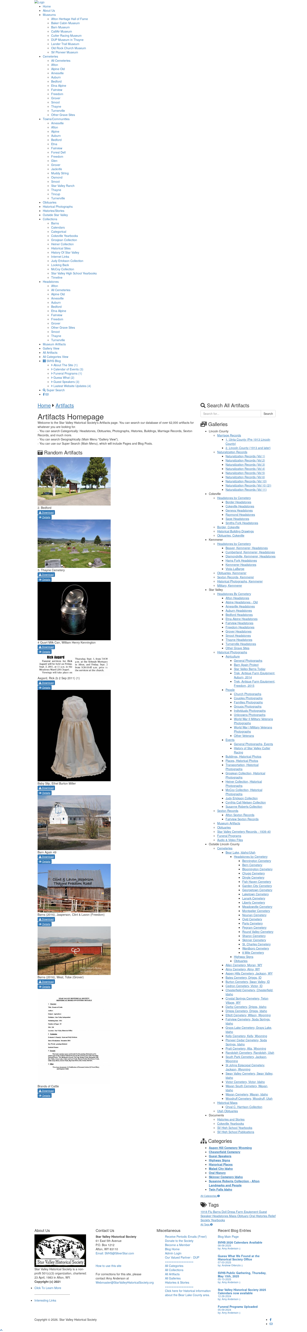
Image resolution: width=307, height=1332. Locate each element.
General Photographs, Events (253, 744)
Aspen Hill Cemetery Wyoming (230, 1148)
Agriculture (233, 656)
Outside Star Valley (55, 215)
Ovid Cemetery (252, 919)
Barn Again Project (246, 665)
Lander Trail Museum (65, 44)
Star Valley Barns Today (249, 669)
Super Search (55, 390)
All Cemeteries (60, 60)
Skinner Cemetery (254, 940)
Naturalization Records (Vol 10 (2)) (248, 485)
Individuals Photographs (250, 710)
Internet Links (60, 256)
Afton (54, 65)
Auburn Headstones (239, 610)
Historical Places (221, 1164)
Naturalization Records (232, 452)
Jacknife (56, 169)
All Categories (208, 1195)
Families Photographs (248, 702)
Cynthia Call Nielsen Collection (246, 802)
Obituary (243, 1216)
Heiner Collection (62, 244)
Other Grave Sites (63, 115)
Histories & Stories (177, 1282)
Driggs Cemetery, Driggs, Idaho (246, 1011)
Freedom (57, 94)
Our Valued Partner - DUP (182, 1257)
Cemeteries (50, 56)
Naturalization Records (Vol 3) (245, 464)
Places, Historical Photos (242, 760)
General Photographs (248, 660)
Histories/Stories (53, 211)
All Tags (205, 1224)
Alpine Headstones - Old (242, 602)
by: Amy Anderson (229, 1248)
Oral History (217, 1173)
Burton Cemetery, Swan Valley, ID (248, 982)
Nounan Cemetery (254, 915)
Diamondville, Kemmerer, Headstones (250, 556)
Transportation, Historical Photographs (242, 767)
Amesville (57, 73)
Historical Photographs (58, 206)
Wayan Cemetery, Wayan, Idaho (247, 1094)
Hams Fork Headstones (241, 560)
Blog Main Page (228, 1236)
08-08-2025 (224, 1245)
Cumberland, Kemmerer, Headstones (250, 552)
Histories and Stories (231, 1119)
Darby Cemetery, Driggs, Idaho (246, 1007)
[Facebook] (44, 394)
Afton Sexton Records (240, 815)
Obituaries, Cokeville (230, 535)
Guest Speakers (66, 382)
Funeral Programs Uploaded (238, 1306)
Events (230, 740)
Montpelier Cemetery (256, 911)
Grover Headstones (238, 631)
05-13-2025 (224, 1279)
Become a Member (177, 1245)
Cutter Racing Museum (66, 35)
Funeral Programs (67, 373)
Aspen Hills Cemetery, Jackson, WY (249, 973)
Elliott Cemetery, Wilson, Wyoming (248, 1015)
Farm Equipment (247, 1212)
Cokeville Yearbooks (64, 236)
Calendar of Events (68, 369)
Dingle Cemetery (253, 877)
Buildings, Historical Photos (243, 756)
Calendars (58, 227)
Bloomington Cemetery (257, 869)
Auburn (56, 77)
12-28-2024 (224, 1296)
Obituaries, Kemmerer (231, 573)
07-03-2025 (224, 1262)
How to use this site (108, 1266)
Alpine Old (58, 69)
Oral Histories (258, 1216)
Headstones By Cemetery (234, 594)
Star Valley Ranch (63, 186)
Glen (54, 160)
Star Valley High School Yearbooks (74, 273)
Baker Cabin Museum (65, 23)
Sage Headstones (237, 519)
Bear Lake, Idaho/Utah (240, 852)
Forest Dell (58, 152)
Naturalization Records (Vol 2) (245, 460)
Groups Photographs (247, 706)
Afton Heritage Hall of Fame (69, 19)
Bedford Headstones (239, 615)
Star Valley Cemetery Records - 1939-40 (244, 831)
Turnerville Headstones (241, 644)
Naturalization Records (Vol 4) (245, 469)
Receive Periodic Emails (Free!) (186, 1236)
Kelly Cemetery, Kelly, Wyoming (246, 1036)
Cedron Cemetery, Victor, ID (244, 986)
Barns (55, 223)
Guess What (63, 377)
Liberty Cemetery (253, 902)
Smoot (55, 102)
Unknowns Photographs (249, 715)
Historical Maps (227, 1103)
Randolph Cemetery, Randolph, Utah (250, 1052)
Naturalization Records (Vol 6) (245, 477)
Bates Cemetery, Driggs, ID (243, 977)
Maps (233, 1216)
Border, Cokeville (228, 527)
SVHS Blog (53, 361)
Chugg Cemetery (253, 873)
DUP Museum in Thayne (67, 40)
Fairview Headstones (239, 623)
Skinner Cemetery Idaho (226, 1177)
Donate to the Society (179, 1241)
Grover (55, 98)
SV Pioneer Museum (64, 52)
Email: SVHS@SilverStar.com (115, 1253)
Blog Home (172, 1249)
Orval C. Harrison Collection (244, 1107)
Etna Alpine (58, 85)
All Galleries (173, 1278)
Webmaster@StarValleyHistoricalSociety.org (125, 1282)
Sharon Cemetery (254, 936)
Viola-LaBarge (235, 569)
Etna (54, 144)
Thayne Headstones (239, 640)
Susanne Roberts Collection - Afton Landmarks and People (234, 1183)
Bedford (56, 81)
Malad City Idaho (221, 1168)
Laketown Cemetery (255, 894)
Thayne (56, 106)
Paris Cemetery (252, 923)
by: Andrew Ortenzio (230, 1265)
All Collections (174, 1270)
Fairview (56, 90)
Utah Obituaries (227, 1111)
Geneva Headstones (239, 510)
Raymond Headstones (240, 514)
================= (179, 1261)
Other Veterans (244, 735)
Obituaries (49, 202)
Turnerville (58, 110)
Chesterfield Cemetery (224, 1152)
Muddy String (60, 173)
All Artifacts (50, 352)
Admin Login (173, 1253)
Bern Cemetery (252, 865)
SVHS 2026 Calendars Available (240, 1242)
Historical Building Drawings (235, 531)
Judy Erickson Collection (67, 261)
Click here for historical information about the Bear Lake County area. (188, 1293)
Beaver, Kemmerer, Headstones (247, 548)
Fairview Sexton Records (242, 819)
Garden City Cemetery (257, 886)
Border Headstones (238, 502)
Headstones (51, 281)
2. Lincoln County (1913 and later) (248, 448)
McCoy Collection (62, 269)
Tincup (55, 194)
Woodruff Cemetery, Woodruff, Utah (249, 1098)
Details (46, 517)
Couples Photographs (248, 698)
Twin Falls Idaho (220, 1189)
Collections (50, 219)
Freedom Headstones (240, 627)
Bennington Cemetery (256, 861)
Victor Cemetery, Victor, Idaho (245, 1082)
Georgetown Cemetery (257, 890)
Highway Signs (243, 957)
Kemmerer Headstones (241, 564)
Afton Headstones (237, 598)
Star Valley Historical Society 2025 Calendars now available (242, 1291)
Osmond (56, 177)
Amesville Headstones (240, 606)
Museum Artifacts (54, 344)
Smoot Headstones (238, 635)
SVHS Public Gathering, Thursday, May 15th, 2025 (242, 1274)
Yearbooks (218, 1220)
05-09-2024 (224, 1309)
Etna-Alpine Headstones (242, 619)
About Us (49, 10)
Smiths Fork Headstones (242, 523)
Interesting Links (45, 1300)
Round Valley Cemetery (257, 932)
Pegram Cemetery (254, 927)
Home (47, 6)
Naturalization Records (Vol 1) (245, 456)
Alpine (55, 131)
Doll (224, 1212)
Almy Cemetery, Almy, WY (243, 969)
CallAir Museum (61, 31)
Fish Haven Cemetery (256, 881)
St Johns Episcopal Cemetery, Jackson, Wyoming (245, 1067)
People (230, 690)
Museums (49, 15)
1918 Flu (206, 1212)
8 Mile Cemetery (253, 952)
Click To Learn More (47, 1288)
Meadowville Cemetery (257, 906)
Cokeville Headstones (240, 506)
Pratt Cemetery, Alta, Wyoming (246, 1048)
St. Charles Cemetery (256, 944)
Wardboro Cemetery (255, 948)
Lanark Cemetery (253, 898)
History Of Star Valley (65, 252)
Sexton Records (227, 811)
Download (47, 512)
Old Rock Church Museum (68, 48)
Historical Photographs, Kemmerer (240, 581)
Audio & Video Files (230, 840)
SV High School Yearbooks (234, 1128)
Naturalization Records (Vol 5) (245, 473)
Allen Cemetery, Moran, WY (244, 965)
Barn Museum (60, 27)
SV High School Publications (235, 1132)
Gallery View (51, 348)
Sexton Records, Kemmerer (235, 577)
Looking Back (60, 265)
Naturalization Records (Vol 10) (246, 481)
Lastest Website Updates (72, 386)
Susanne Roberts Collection (244, 806)
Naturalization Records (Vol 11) (246, 489)
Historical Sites (61, 248)
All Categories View (55, 357)
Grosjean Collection (64, 240)
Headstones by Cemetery (234, 498)
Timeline (56, 277)
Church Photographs (247, 694)
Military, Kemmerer (229, 585)
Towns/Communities (56, 119)
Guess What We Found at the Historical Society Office (239, 1257)
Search (268, 413)
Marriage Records (229, 435)
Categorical (58, 231)
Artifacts (65, 405)
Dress (231, 1212)
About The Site (65, 365)
